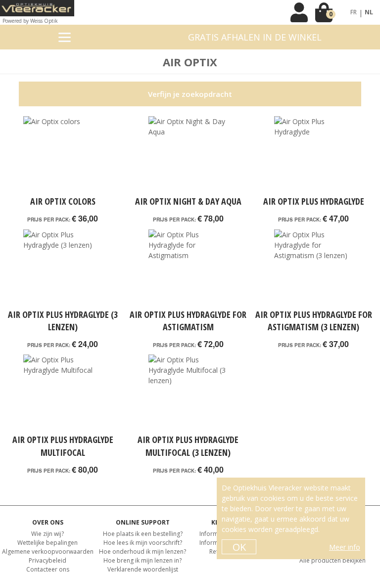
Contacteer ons (47, 569)
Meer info (344, 547)
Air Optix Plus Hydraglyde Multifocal (62, 446)
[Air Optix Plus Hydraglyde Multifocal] (62, 394)
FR (353, 12)
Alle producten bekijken (332, 560)
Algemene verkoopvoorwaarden (48, 551)
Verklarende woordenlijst (142, 569)
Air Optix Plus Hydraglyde (313, 201)
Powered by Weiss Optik (30, 20)
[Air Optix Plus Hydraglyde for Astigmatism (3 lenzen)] (313, 269)
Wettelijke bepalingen (47, 542)
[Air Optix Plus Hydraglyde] (313, 155)
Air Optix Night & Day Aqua (188, 201)
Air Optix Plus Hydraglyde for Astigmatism (188, 321)
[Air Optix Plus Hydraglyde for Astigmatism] (187, 269)
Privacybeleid (47, 560)
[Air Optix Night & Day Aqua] (187, 155)
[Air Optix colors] (62, 155)
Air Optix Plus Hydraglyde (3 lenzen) (63, 321)
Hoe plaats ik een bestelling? (143, 534)
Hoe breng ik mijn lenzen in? (142, 560)
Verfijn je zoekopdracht (190, 94)
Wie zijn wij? (47, 534)
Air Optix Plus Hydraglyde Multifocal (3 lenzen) (188, 446)
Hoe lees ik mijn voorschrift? (142, 542)
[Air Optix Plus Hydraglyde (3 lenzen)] (62, 269)
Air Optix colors (62, 201)
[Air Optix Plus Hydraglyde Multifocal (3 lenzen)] (187, 394)
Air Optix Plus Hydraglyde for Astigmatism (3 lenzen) (313, 321)
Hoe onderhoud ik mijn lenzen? (142, 551)
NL (369, 12)
